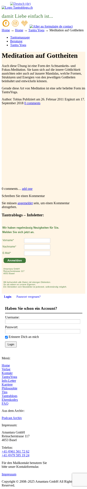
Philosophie (9, 388)
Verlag (6, 369)
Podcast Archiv (12, 418)
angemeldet (25, 203)
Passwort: (11, 327)
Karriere (7, 384)
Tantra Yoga (18, 45)
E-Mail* (7, 252)
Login (7, 296)
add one (27, 188)
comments (32, 103)
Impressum (9, 474)
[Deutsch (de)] (20, 3)
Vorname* (8, 240)
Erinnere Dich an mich (24, 337)
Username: (12, 317)
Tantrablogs (9, 396)
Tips (4, 392)
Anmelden (14, 260)
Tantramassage (20, 37)
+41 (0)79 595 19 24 (15, 455)
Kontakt (7, 373)
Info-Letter (9, 380)
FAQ (5, 403)
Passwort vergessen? (28, 296)
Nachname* (9, 246)
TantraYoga (9, 377)
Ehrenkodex (10, 399)
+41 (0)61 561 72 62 (15, 451)
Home (6, 365)
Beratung (16, 41)
